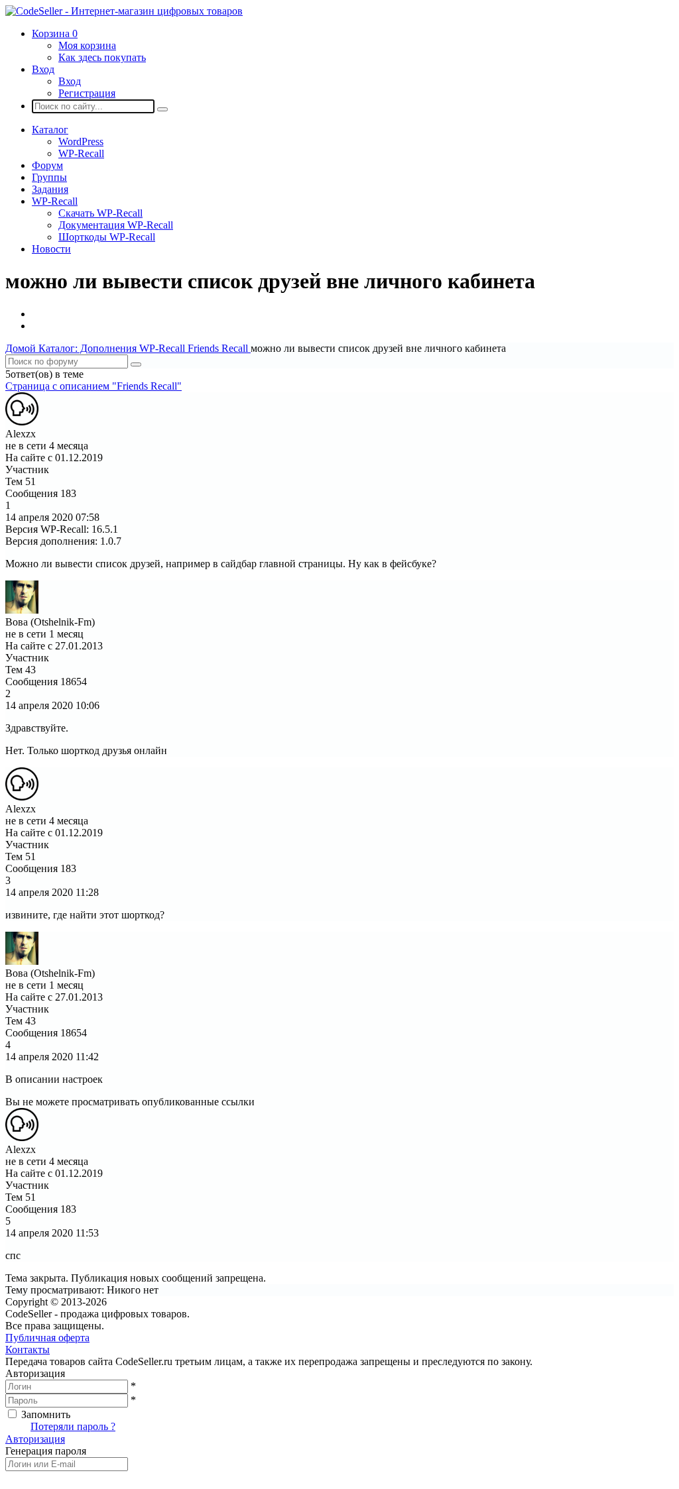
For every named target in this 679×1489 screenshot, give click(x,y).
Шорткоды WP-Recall (106, 237)
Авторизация (35, 1439)
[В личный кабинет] (21, 421)
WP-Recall (81, 153)
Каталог (50, 129)
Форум (47, 165)
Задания (50, 189)
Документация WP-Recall (115, 225)
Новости (51, 248)
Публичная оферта (47, 1337)
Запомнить (45, 1414)
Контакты (27, 1349)
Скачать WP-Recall (100, 213)
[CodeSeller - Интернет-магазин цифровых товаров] (124, 11)
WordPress (80, 141)
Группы (49, 177)
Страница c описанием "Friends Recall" (93, 386)
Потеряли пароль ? (73, 1426)
